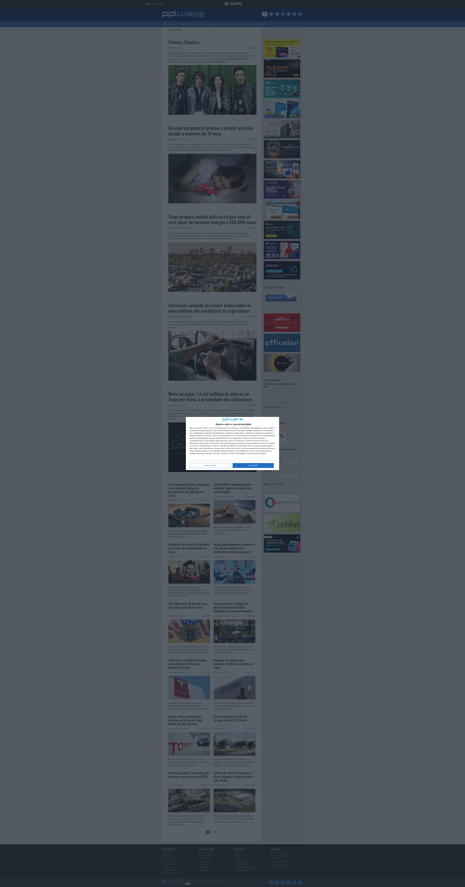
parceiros (210, 428)
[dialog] (232, 443)
